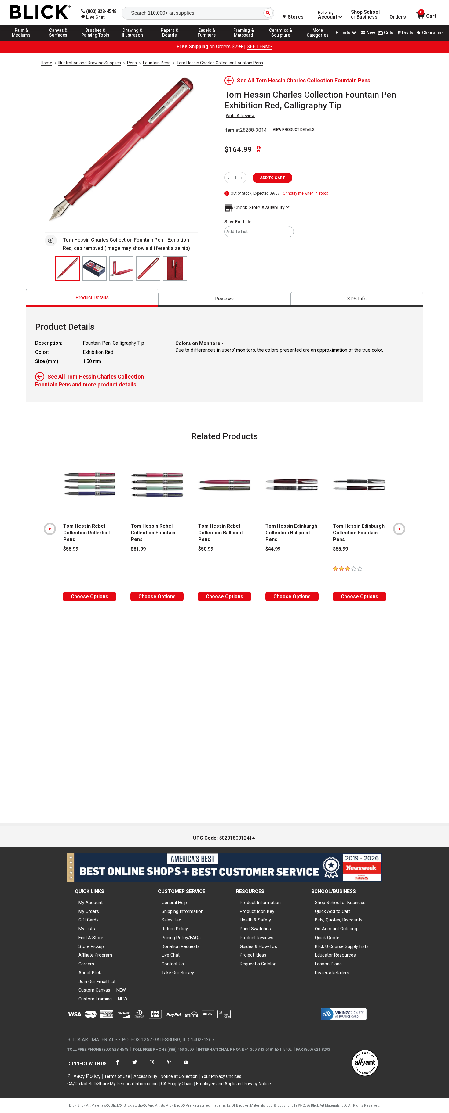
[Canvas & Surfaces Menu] (58, 40)
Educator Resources (335, 955)
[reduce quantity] (230, 178)
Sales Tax (171, 920)
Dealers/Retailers (332, 972)
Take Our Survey (178, 972)
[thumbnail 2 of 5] (94, 268)
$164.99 (238, 149)
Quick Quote (327, 937)
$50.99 (205, 549)
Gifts (388, 32)
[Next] (399, 529)
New (371, 32)
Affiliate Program (95, 955)
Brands (343, 32)
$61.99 (138, 549)
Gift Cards (88, 920)
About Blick (89, 972)
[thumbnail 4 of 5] (148, 268)
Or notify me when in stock (305, 193)
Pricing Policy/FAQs (181, 937)
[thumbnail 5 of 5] (175, 268)
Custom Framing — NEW (102, 999)
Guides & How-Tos (258, 946)
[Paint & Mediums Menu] (21, 40)
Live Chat (171, 955)
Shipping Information (182, 911)
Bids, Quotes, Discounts (339, 920)
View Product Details (294, 129)
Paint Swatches (255, 929)
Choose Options (89, 596)
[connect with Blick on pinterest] (169, 1066)
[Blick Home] (40, 12)
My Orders (88, 911)
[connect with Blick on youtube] (186, 1066)
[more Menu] (317, 40)
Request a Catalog (258, 964)
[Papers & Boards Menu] (169, 40)
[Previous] (50, 529)
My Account (90, 902)
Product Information (260, 902)
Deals (407, 32)
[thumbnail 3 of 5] (121, 268)
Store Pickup (91, 946)
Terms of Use (117, 1076)
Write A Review (240, 115)
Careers (86, 964)
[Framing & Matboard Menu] (243, 40)
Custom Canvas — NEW (102, 990)
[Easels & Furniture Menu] (206, 40)
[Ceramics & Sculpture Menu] (280, 40)
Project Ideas (253, 955)
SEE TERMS (259, 46)
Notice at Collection (179, 1076)
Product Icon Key (257, 911)
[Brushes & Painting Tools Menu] (95, 40)
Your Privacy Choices (221, 1076)
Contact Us (173, 964)
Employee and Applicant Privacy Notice (233, 1083)
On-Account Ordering (336, 929)
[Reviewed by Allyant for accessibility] (365, 1063)
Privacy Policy (84, 1076)
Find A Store (90, 937)
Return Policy (175, 929)
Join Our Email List (96, 981)
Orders (397, 17)
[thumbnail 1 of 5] (67, 268)
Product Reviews (256, 937)
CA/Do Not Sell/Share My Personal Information (112, 1083)
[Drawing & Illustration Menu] (132, 40)
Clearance (432, 32)
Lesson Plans (328, 964)
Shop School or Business (340, 902)
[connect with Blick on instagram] (152, 1066)
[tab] (92, 298)
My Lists (86, 929)
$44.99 (272, 549)
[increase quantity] (242, 178)
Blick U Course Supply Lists (342, 946)
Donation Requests (181, 946)
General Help (174, 902)
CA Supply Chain (177, 1083)
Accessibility (145, 1076)
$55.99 (70, 549)
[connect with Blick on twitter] (135, 1066)
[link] (93, 17)
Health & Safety (255, 920)
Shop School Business (365, 15)
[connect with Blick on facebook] (117, 1066)
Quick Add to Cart (332, 911)
